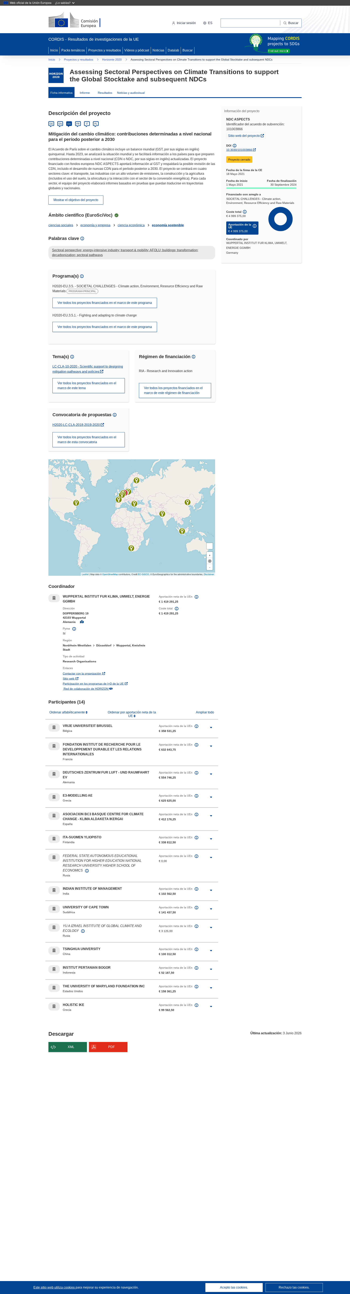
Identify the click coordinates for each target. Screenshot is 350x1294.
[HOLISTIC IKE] (134, 503)
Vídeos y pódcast (136, 50)
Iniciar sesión (186, 23)
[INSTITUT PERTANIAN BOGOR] (182, 531)
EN (60, 123)
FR (78, 123)
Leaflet (85, 574)
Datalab (173, 50)
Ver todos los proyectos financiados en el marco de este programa (105, 302)
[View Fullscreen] (210, 546)
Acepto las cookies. (234, 1287)
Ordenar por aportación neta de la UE (132, 714)
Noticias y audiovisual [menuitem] (131, 92)
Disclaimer (209, 574)
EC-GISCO (143, 574)
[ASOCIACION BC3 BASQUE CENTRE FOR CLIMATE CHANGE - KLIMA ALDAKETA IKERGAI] (118, 499)
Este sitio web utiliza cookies (54, 1287)
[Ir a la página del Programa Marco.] (56, 75)
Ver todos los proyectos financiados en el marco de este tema (87, 385)
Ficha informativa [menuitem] (61, 92)
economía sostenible (168, 225)
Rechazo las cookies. (294, 1287)
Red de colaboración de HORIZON (107, 688)
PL (95, 123)
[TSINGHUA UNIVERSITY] (187, 502)
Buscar (187, 50)
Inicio (54, 50)
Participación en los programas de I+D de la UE (108, 683)
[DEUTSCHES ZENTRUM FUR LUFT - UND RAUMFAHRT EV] (128, 491)
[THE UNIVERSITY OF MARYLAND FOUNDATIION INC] (76, 503)
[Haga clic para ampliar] (211, 728)
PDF (111, 1047)
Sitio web (90, 678)
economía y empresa (95, 225)
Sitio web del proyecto (247, 135)
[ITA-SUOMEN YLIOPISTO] (136, 480)
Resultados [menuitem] (105, 92)
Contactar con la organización (104, 673)
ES (69, 123)
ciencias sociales (60, 225)
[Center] (210, 561)
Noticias (158, 50)
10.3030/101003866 (239, 149)
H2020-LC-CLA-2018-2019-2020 (76, 425)
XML (71, 1047)
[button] (208, 23)
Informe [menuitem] (85, 92)
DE (51, 123)
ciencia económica (131, 225)
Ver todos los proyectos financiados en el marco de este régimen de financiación (173, 390)
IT (87, 123)
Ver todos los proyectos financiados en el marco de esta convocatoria (87, 439)
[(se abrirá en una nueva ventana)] (81, 20)
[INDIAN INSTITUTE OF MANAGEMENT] (162, 514)
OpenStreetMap (110, 574)
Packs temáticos (73, 50)
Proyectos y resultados (104, 50)
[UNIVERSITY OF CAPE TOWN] (131, 548)
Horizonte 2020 (112, 59)
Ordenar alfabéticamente (67, 712)
